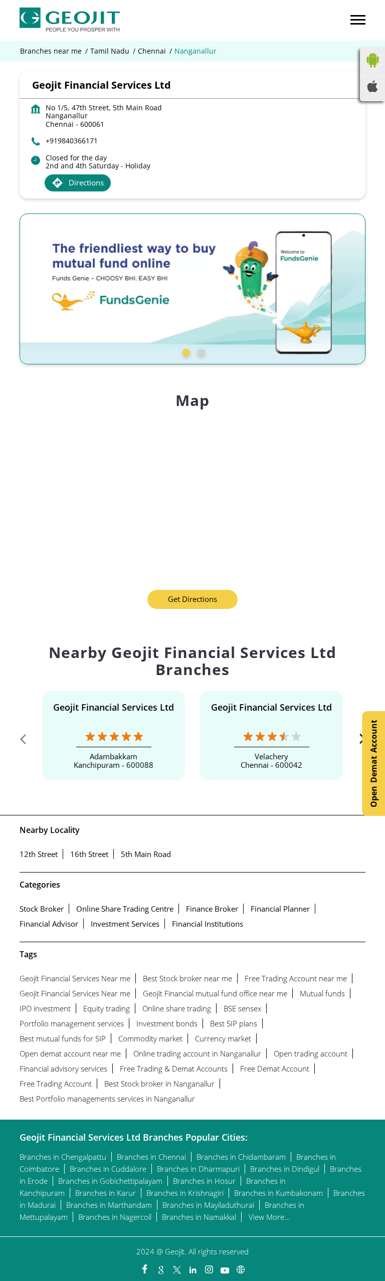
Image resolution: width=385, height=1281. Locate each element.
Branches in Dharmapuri (198, 1169)
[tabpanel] (192, 289)
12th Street (39, 854)
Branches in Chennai (151, 1157)
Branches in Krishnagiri (185, 1193)
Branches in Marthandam (109, 1205)
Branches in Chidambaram (241, 1157)
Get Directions (192, 599)
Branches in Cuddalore (108, 1169)
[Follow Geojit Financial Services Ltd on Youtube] (225, 1267)
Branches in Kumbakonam (278, 1193)
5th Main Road (146, 854)
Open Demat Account (373, 763)
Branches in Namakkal (199, 1217)
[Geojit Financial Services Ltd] (70, 20)
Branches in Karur (105, 1193)
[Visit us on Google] (160, 1267)
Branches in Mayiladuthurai (208, 1205)
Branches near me (51, 51)
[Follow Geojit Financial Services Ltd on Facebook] (144, 1267)
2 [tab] (200, 351)
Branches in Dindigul (284, 1169)
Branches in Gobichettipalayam (110, 1181)
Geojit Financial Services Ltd (113, 707)
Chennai (152, 51)
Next (357, 741)
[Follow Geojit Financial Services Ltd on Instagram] (209, 1267)
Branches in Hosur (204, 1181)
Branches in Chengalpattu (63, 1157)
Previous (28, 741)
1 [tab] (184, 351)
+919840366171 (72, 140)
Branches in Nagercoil (114, 1217)
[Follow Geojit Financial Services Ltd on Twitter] (176, 1267)
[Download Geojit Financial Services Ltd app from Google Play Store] (372, 70)
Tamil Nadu (109, 51)
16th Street (89, 854)
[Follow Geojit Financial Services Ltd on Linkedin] (192, 1267)
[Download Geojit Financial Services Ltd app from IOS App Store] (372, 89)
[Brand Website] (241, 1267)
